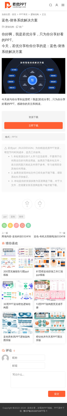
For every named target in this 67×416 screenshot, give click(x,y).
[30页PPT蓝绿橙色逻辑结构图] (17, 290)
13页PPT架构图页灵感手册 (49, 306)
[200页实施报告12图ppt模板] (17, 257)
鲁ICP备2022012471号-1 (35, 411)
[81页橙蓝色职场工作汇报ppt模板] (49, 257)
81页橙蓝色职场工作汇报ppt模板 (49, 273)
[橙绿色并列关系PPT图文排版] (49, 323)
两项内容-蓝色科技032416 (16, 236)
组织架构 (40, 282)
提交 (56, 393)
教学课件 (8, 250)
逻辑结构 (9, 26)
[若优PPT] (15, 5)
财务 (21, 216)
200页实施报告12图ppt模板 (16, 273)
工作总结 (40, 250)
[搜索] (50, 5)
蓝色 (13, 216)
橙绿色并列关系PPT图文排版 (49, 338)
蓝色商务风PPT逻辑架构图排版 (16, 338)
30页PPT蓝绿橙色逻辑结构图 (16, 306)
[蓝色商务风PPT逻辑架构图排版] (17, 323)
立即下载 (33, 125)
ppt (5, 216)
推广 (21, 26)
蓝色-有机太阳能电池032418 (49, 236)
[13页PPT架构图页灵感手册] (49, 290)
